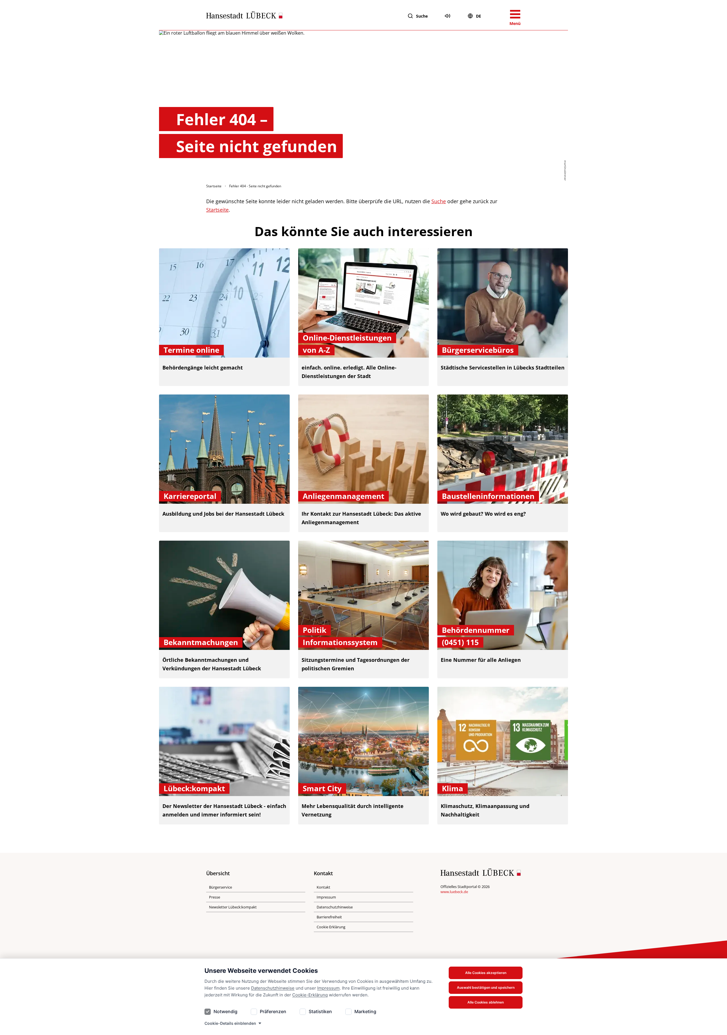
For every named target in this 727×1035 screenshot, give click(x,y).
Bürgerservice (220, 887)
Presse (214, 897)
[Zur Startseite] (244, 16)
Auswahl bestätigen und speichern (486, 987)
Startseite (214, 186)
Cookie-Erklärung (310, 995)
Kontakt (323, 887)
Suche (422, 16)
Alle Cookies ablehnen (485, 1002)
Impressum (328, 988)
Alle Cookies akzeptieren (485, 973)
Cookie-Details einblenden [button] (230, 1023)
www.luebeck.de (454, 891)
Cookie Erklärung (331, 926)
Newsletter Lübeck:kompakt (233, 907)
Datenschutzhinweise (272, 988)
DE (478, 16)
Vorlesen (447, 16)
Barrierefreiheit (329, 916)
